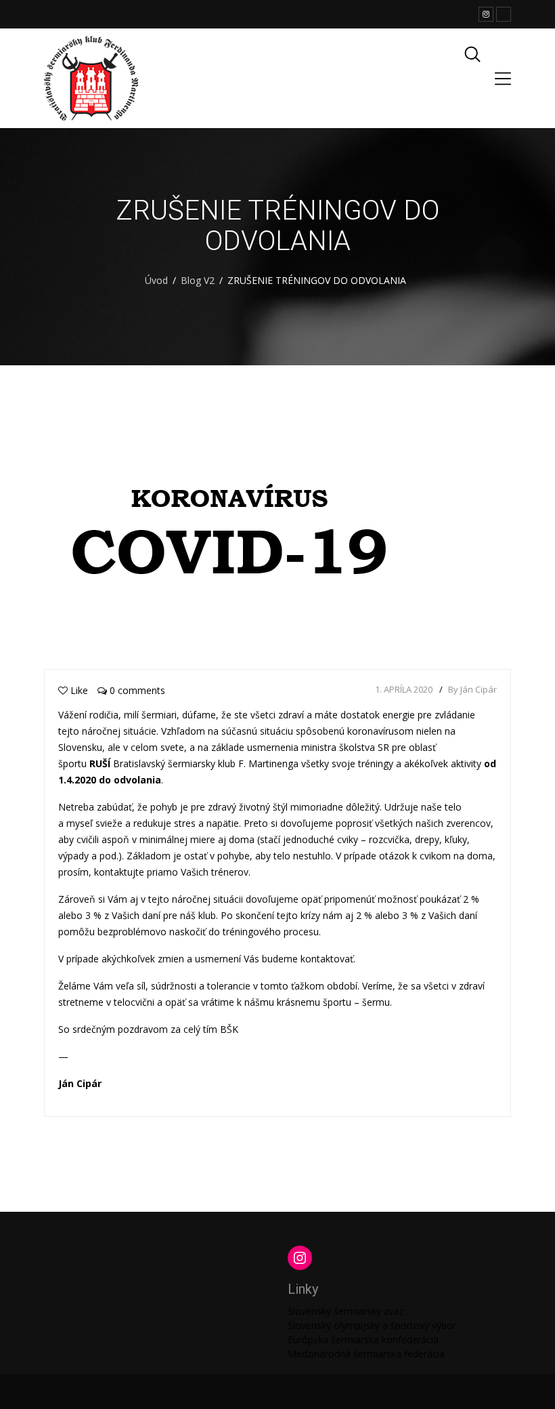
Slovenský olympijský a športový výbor (372, 1325)
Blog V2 (198, 280)
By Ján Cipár (472, 689)
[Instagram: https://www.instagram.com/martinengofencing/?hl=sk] (300, 1258)
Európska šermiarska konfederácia (363, 1339)
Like (79, 690)
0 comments (136, 690)
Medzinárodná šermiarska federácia (366, 1353)
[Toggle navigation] (503, 78)
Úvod (156, 280)
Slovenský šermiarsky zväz (345, 1311)
